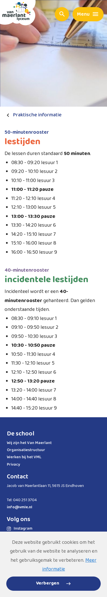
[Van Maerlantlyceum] (18, 12)
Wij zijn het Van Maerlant (29, 442)
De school (20, 434)
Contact (17, 477)
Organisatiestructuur (26, 450)
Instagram (23, 528)
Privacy (13, 464)
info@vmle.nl (19, 507)
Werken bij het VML (24, 457)
